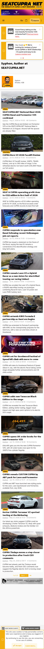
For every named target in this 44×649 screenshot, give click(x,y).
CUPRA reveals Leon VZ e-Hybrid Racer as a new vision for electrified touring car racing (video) (21, 276)
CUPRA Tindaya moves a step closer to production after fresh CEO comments (21, 555)
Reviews (6, 152)
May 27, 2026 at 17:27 (17, 518)
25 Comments (32, 480)
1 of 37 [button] (15, 575)
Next (23, 575)
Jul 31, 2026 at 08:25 (17, 198)
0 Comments (30, 238)
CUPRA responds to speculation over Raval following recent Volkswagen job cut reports (22, 232)
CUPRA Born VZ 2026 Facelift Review (21, 155)
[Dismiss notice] (39, 29)
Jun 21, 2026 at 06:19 (17, 402)
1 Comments (30, 198)
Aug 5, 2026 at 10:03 (17, 120)
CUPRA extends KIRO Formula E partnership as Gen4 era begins (19, 318)
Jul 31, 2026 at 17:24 (17, 158)
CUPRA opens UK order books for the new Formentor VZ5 (22, 438)
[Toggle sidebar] (41, 20)
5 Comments (30, 281)
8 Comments (31, 518)
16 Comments (31, 158)
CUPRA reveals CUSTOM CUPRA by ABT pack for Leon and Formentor (20, 476)
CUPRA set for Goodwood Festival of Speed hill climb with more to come (21, 358)
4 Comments (31, 362)
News (5, 109)
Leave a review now (23, 54)
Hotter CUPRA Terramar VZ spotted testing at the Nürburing (21, 514)
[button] (3, 21)
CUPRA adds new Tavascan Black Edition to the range (19, 398)
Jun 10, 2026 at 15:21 (17, 480)
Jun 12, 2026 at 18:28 (17, 442)
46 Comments (31, 120)
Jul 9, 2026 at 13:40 (17, 281)
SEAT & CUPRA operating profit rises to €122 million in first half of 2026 (21, 194)
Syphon (5, 120)
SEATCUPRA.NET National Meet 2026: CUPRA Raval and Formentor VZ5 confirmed (22, 114)
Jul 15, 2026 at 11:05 (17, 238)
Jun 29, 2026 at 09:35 (18, 362)
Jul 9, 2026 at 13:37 (17, 322)
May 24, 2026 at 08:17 (18, 561)
